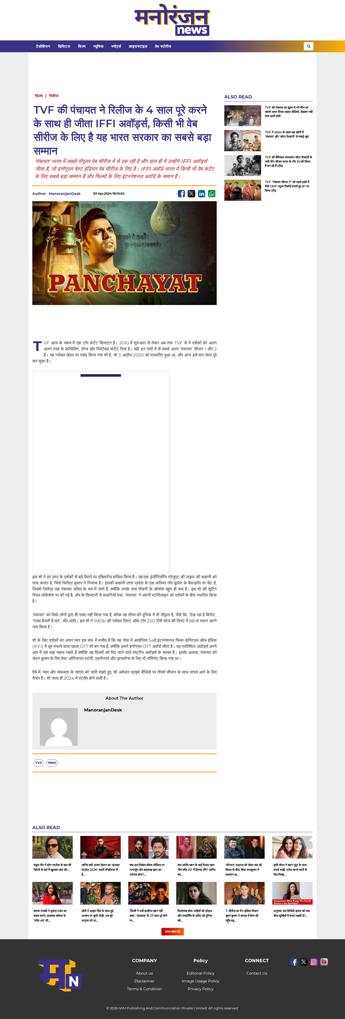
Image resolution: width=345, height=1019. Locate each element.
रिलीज (53, 95)
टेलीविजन (43, 46)
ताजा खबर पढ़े (172, 931)
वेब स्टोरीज (163, 46)
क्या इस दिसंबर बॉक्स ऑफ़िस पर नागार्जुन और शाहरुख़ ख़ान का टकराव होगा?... (147, 869)
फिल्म (82, 46)
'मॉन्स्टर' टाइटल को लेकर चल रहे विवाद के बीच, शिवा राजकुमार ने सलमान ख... (244, 869)
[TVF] (242, 190)
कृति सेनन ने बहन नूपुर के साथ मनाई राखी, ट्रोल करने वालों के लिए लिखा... (290, 869)
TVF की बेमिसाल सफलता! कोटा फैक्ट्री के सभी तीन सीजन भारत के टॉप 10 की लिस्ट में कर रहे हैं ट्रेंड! (288, 161)
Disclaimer (144, 981)
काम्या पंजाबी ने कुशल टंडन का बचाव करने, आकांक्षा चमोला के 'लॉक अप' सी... (50, 915)
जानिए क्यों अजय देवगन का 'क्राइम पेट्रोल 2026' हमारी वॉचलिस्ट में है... (100, 869)
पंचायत (52, 763)
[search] (308, 46)
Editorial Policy (200, 973)
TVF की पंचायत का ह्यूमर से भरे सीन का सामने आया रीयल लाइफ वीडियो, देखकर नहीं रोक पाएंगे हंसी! (289, 112)
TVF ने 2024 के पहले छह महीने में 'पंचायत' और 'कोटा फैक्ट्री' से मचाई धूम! (287, 134)
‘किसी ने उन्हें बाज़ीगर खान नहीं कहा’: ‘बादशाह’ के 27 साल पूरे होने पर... (148, 915)
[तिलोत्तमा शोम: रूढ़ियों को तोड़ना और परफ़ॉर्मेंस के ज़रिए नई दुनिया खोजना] (196, 893)
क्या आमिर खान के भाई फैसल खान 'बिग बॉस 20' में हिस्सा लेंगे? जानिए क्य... (196, 869)
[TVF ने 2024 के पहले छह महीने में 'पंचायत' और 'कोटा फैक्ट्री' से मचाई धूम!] (242, 140)
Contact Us (257, 973)
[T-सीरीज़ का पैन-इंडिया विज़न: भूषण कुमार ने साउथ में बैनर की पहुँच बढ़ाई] (244, 893)
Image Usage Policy (200, 981)
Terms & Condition (144, 988)
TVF (38, 763)
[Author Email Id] (126, 710)
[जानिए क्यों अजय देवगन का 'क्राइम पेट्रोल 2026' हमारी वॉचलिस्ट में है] (100, 847)
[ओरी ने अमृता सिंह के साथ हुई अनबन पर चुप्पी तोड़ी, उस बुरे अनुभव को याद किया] (100, 893)
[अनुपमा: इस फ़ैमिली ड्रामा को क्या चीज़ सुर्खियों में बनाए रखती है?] (292, 893)
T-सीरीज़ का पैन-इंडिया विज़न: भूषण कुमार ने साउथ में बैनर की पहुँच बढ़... (242, 915)
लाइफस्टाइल (138, 46)
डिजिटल (64, 46)
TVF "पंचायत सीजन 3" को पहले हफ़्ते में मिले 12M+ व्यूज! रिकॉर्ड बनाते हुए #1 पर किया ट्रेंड (287, 186)
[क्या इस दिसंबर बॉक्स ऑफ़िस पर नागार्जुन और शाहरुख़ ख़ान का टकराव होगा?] (148, 847)
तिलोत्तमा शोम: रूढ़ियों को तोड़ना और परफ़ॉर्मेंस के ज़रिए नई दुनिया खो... (195, 915)
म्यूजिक (98, 46)
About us (144, 973)
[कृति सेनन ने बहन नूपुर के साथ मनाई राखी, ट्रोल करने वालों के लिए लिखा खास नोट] (292, 847)
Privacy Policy (200, 988)
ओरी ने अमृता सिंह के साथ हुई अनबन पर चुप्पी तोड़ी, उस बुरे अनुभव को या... (97, 915)
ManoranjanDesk (65, 193)
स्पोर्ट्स (116, 46)
